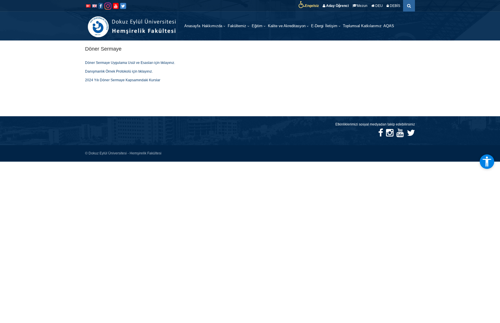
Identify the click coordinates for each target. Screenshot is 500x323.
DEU (378, 6)
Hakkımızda (212, 26)
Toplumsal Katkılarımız (362, 26)
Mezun (362, 6)
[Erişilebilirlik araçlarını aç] (487, 161)
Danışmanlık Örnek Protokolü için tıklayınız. (119, 71)
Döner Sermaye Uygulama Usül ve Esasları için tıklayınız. (130, 63)
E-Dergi (317, 26)
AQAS (388, 26)
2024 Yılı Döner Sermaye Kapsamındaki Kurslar (122, 80)
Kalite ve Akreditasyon (287, 26)
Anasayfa (192, 26)
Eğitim (258, 26)
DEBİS (394, 6)
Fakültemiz (237, 26)
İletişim (332, 26)
